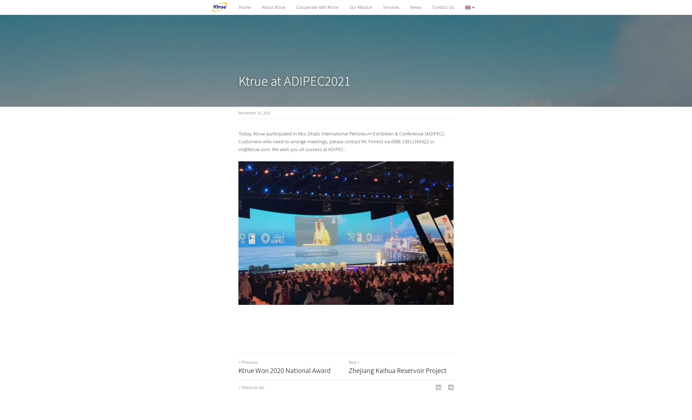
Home (245, 7)
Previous (249, 362)
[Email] (451, 387)
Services (391, 7)
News (415, 7)
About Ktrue (273, 7)
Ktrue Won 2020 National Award (284, 370)
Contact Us (443, 7)
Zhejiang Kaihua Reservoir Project (398, 370)
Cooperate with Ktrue (317, 7)
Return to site (253, 387)
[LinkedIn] (438, 387)
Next (352, 362)
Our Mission (360, 7)
